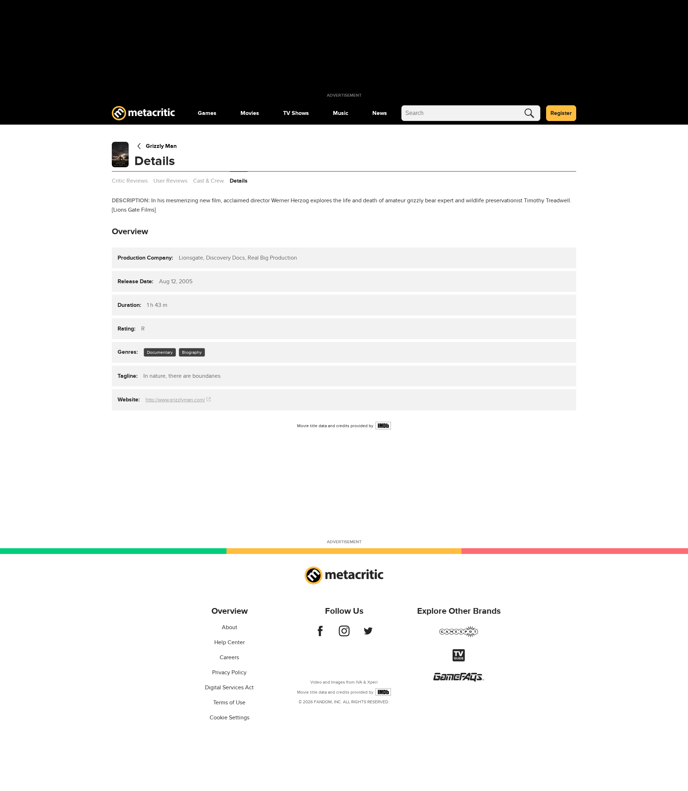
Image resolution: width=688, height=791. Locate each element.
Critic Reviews (130, 180)
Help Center (229, 642)
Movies (249, 113)
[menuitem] (207, 113)
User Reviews (170, 180)
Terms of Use (229, 702)
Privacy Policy (229, 672)
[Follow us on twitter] (368, 634)
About (229, 627)
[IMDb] (383, 425)
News (379, 113)
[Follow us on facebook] (320, 634)
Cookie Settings (229, 717)
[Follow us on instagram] (344, 634)
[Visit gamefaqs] (458, 679)
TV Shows (296, 113)
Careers (229, 657)
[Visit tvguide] (458, 659)
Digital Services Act (229, 687)
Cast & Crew (208, 180)
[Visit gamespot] (458, 636)
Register (561, 113)
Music (340, 113)
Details (239, 180)
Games (207, 113)
